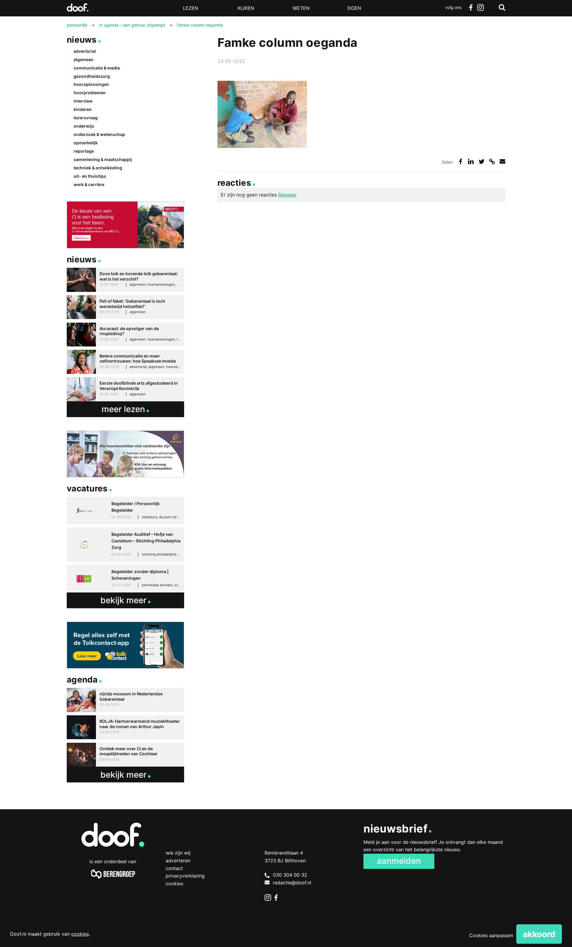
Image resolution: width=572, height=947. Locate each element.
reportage (84, 151)
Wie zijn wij (178, 853)
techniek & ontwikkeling (98, 167)
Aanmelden (399, 861)
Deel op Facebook (460, 161)
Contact (174, 868)
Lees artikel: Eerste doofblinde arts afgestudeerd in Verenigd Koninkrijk (125, 389)
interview (83, 100)
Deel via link (492, 161)
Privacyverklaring (185, 876)
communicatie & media (97, 67)
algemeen (84, 59)
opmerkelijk (86, 142)
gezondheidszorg (92, 76)
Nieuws (82, 40)
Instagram (480, 7)
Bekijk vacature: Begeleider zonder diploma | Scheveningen (125, 578)
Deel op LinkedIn (471, 161)
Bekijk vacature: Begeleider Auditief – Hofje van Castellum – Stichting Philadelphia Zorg (125, 544)
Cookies (174, 883)
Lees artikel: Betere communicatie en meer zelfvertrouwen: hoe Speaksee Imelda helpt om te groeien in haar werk (125, 362)
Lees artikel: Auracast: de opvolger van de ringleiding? (125, 335)
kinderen (83, 109)
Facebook (470, 7)
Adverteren (178, 861)
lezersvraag (86, 117)
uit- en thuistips (90, 176)
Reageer (287, 195)
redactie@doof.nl (292, 883)
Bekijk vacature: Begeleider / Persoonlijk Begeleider (125, 510)
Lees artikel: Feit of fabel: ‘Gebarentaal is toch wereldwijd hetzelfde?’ (125, 307)
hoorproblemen (90, 92)
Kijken (246, 8)
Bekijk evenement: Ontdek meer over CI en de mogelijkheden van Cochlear (125, 755)
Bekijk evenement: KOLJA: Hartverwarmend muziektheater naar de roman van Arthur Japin (125, 727)
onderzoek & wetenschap (99, 134)
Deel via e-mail (502, 161)
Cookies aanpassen (491, 935)
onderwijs (84, 126)
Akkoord (539, 934)
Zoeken (502, 7)
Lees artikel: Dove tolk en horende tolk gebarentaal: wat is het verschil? (125, 280)
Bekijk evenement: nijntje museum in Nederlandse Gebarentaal (125, 700)
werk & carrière (89, 184)
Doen (354, 8)
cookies (80, 934)
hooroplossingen (91, 84)
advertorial (85, 51)
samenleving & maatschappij (103, 159)
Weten (301, 8)
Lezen (190, 8)
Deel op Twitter (481, 161)
